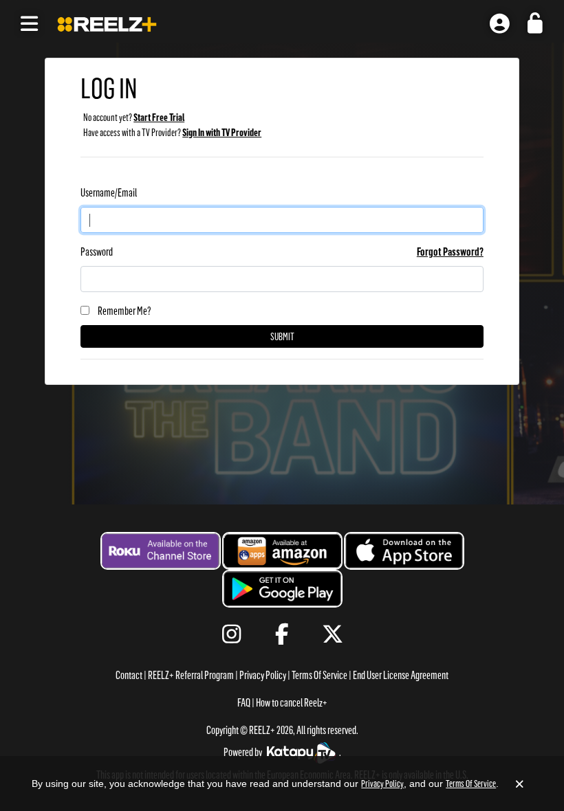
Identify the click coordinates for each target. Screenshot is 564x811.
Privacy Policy (262, 675)
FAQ (243, 702)
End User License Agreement (400, 675)
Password (96, 251)
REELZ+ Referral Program (191, 675)
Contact (129, 675)
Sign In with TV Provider (221, 132)
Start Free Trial (158, 117)
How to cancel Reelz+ (291, 702)
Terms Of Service (319, 675)
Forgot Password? (450, 251)
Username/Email (108, 192)
